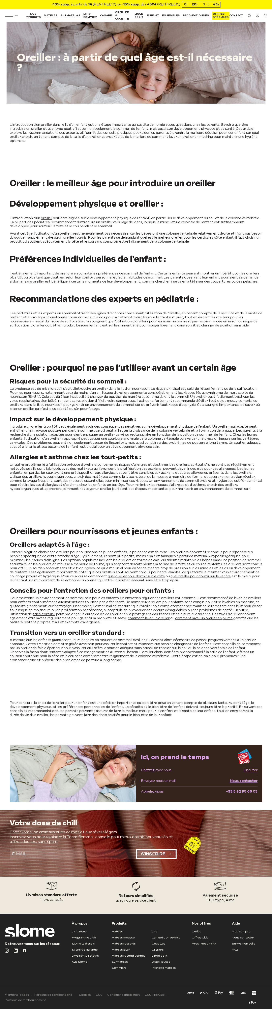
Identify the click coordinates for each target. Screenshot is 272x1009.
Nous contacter (244, 781)
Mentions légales (17, 995)
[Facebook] (25, 951)
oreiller (47, 125)
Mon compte (241, 931)
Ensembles (170, 15)
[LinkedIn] (16, 951)
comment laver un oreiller (149, 618)
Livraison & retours (85, 955)
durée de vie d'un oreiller (29, 715)
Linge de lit (138, 15)
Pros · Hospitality (204, 943)
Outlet (196, 931)
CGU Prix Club (155, 995)
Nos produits (33, 15)
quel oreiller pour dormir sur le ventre (201, 576)
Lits (154, 931)
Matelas (50, 15)
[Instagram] (7, 951)
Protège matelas (164, 968)
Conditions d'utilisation (123, 995)
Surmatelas (70, 15)
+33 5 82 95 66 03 (242, 792)
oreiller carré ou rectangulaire (127, 435)
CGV (99, 995)
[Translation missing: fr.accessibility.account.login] (257, 15)
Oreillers (158, 949)
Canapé (106, 15)
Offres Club (200, 937)
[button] (249, 15)
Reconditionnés (196, 15)
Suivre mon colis (243, 943)
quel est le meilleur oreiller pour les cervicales (176, 238)
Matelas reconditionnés (128, 955)
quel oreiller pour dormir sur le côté (136, 576)
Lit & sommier (90, 15)
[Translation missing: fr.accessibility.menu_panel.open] (9, 16)
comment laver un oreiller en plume (204, 618)
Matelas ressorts (124, 943)
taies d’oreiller (44, 614)
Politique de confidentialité (53, 995)
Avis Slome (79, 961)
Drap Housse (161, 961)
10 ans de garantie (85, 949)
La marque (79, 931)
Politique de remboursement (25, 1000)
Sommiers (119, 968)
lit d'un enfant (76, 125)
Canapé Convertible (166, 937)
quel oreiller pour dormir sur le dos (77, 317)
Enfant (153, 15)
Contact (236, 15)
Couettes (158, 943)
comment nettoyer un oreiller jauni (90, 489)
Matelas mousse (123, 937)
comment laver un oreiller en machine (183, 137)
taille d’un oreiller (87, 137)
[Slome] (16, 16)
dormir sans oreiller (28, 282)
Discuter (251, 770)
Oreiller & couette (122, 15)
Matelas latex (121, 949)
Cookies (85, 995)
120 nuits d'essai (83, 943)
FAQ (235, 949)
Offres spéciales (220, 15)
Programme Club (84, 937)
